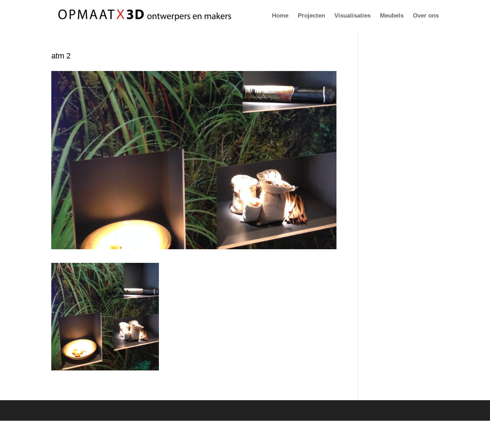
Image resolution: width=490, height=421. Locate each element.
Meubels (392, 16)
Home (280, 16)
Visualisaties (352, 16)
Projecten (311, 16)
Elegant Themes (93, 410)
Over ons (426, 16)
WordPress (152, 410)
